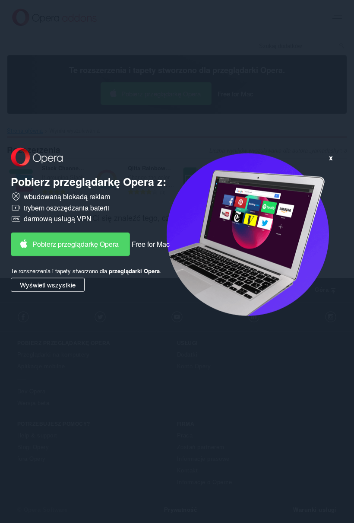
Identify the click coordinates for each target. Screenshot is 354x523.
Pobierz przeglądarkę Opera (75, 244)
